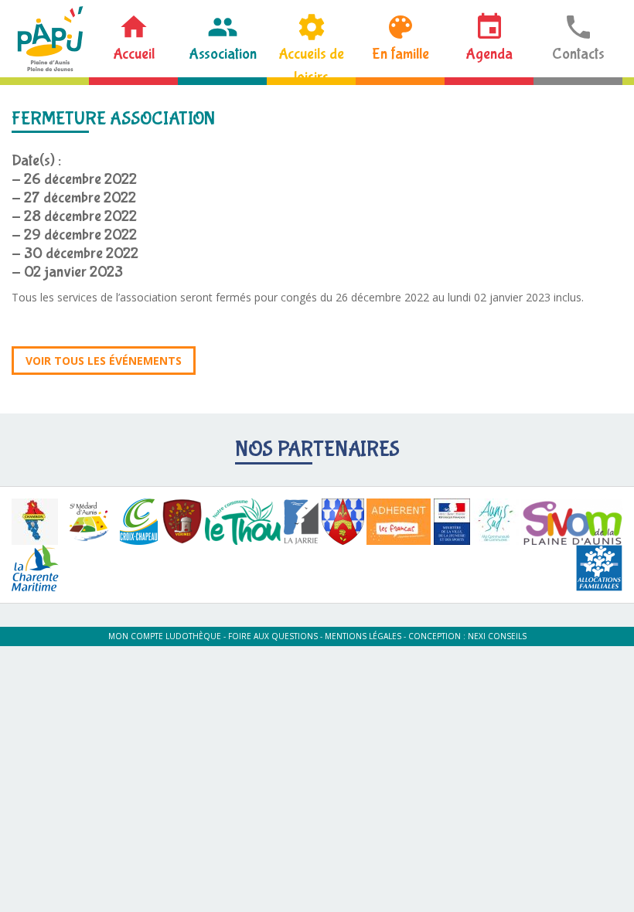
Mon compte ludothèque (164, 636)
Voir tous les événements (104, 360)
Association (223, 54)
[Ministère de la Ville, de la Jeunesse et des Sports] (452, 522)
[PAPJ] (50, 38)
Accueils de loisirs (311, 61)
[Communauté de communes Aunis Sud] (495, 522)
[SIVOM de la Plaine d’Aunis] (571, 522)
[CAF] (599, 568)
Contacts (578, 54)
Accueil (134, 54)
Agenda (489, 54)
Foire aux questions (273, 636)
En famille (400, 54)
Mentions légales (363, 636)
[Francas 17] (398, 522)
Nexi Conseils (497, 636)
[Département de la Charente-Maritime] (35, 568)
